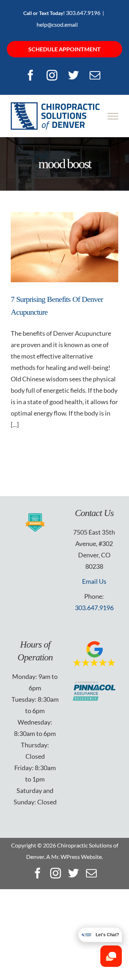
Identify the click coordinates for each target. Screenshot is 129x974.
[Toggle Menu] (113, 116)
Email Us (94, 581)
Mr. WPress (65, 856)
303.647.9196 (83, 12)
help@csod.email (57, 24)
